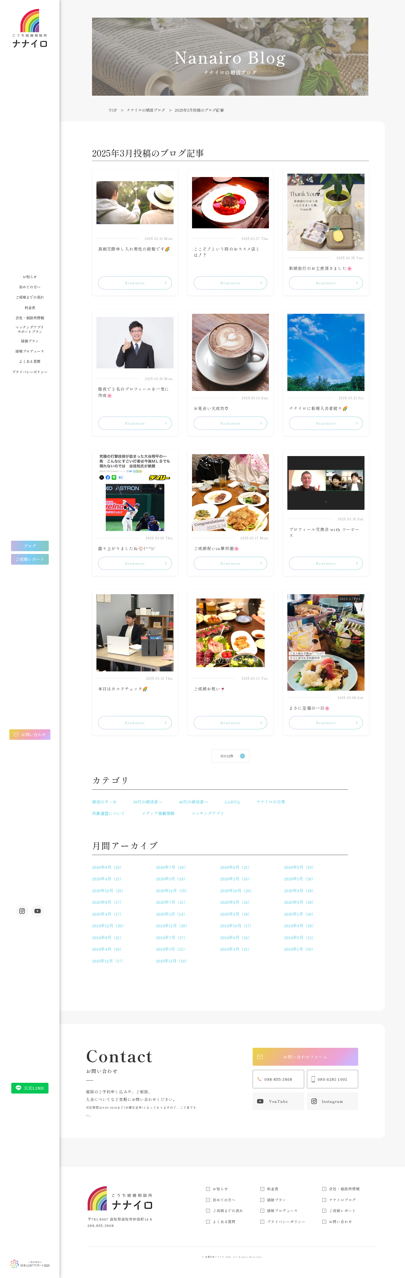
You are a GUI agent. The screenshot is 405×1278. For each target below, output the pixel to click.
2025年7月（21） (172, 902)
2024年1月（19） (299, 949)
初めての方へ (29, 287)
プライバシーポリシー (30, 371)
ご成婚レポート (29, 559)
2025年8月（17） (108, 902)
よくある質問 (29, 361)
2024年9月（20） (300, 925)
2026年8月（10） (108, 867)
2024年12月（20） (109, 925)
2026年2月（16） (236, 879)
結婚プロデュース (29, 351)
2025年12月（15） (109, 890)
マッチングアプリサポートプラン (29, 329)
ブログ (30, 546)
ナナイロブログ (342, 1199)
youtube (37, 911)
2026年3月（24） (172, 879)
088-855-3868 (278, 1079)
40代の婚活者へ (193, 802)
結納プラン (30, 341)
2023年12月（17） (108, 961)
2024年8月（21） (108, 937)
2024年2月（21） (236, 949)
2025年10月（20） (237, 890)
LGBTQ (232, 802)
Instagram (22, 911)
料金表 (30, 307)
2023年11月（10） (172, 961)
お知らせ (30, 276)
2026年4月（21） (108, 879)
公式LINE (34, 1088)
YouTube (278, 1101)
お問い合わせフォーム (305, 1057)
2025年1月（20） (300, 914)
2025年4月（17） (108, 914)
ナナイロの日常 (270, 802)
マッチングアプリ (207, 813)
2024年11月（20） (173, 925)
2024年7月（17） (172, 937)
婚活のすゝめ (104, 802)
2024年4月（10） (108, 949)
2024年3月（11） (171, 949)
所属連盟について (108, 813)
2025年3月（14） (171, 914)
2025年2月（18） (236, 914)
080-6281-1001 (332, 1079)
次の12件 (226, 756)
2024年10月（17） (237, 925)
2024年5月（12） (300, 937)
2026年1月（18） (299, 879)
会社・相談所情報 (29, 317)
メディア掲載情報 (158, 813)
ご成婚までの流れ (29, 297)
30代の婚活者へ (147, 802)
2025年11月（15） (172, 890)
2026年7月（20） (172, 867)
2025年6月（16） (236, 902)
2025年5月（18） (300, 902)
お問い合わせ (33, 734)
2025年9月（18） (300, 890)
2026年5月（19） (300, 867)
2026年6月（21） (236, 867)
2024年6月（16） (236, 937)
